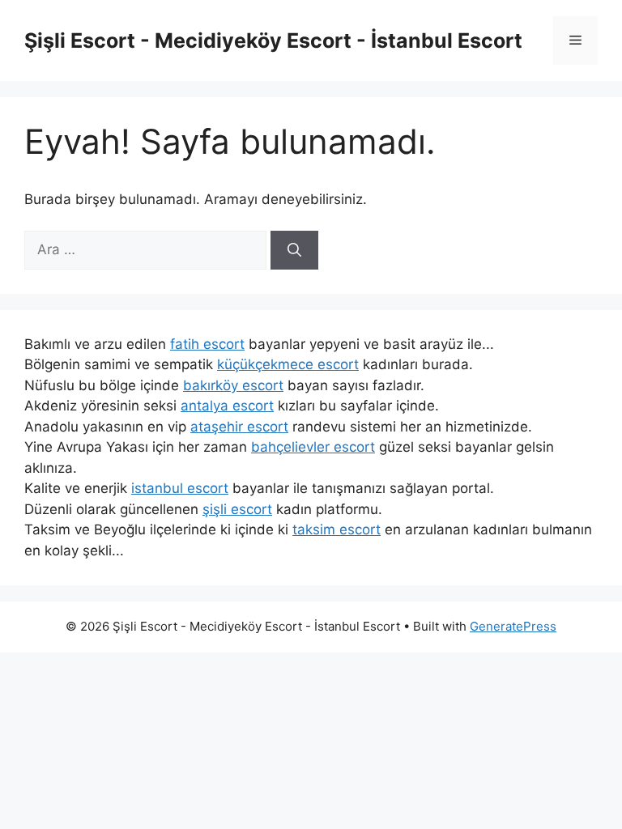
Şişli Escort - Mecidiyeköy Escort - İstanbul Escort (273, 40)
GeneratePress (513, 626)
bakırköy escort (233, 385)
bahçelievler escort (313, 447)
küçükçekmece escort (288, 364)
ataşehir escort (239, 427)
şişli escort (237, 509)
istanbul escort (179, 488)
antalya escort (227, 405)
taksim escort (336, 529)
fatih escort (207, 344)
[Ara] (294, 250)
